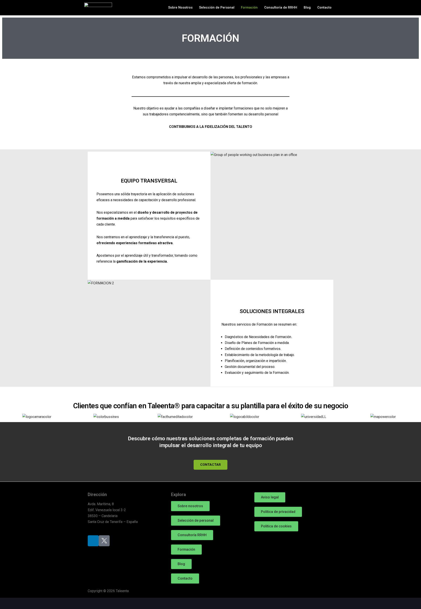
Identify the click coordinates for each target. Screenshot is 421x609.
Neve (7, 603)
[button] (6, 417)
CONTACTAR (210, 465)
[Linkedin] (93, 540)
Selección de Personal (216, 7)
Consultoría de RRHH (280, 7)
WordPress (52, 603)
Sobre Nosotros (180, 7)
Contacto (324, 7)
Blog (307, 7)
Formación (249, 7)
